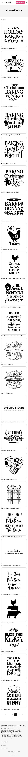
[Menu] (2, 2)
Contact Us (4, 748)
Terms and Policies (14, 755)
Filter (4, 19)
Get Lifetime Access (20, 2)
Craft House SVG (16, 751)
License (3, 745)
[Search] (4, 2)
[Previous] (5, 714)
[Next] (22, 714)
